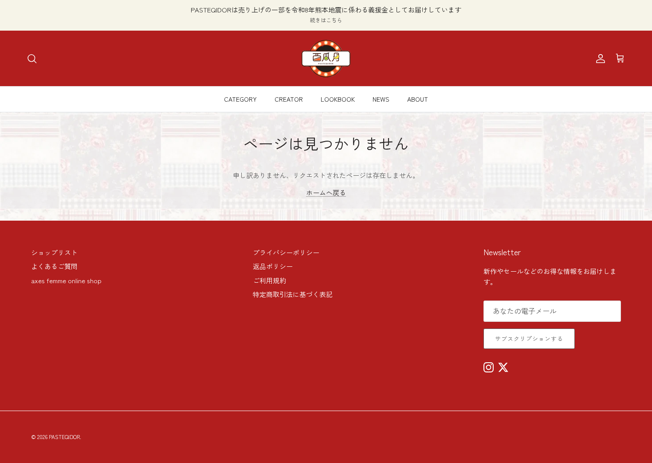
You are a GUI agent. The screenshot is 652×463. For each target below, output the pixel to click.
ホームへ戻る (326, 192)
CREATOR (289, 99)
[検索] (32, 58)
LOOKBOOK (338, 99)
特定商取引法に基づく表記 (293, 294)
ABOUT (417, 99)
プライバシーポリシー (286, 252)
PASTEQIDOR (64, 436)
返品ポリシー (273, 266)
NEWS (381, 99)
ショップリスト (54, 252)
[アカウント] (599, 58)
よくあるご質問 (54, 266)
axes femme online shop (66, 280)
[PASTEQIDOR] (326, 58)
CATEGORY (240, 99)
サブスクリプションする (529, 338)
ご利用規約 (269, 280)
